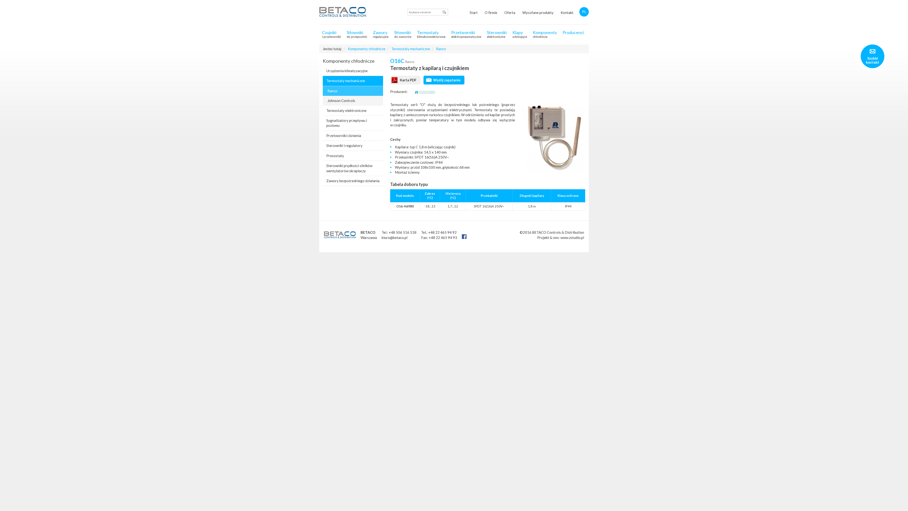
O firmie (491, 12)
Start (474, 12)
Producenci (573, 32)
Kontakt (567, 12)
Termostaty (431, 34)
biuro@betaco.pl (394, 237)
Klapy (519, 34)
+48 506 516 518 (402, 232)
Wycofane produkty (538, 12)
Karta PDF (408, 80)
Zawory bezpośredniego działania (353, 181)
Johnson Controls (341, 100)
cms (556, 237)
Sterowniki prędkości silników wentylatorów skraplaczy (349, 168)
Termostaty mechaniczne (410, 49)
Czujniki (331, 34)
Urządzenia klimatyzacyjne (347, 71)
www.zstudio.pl (572, 237)
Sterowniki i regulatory (344, 145)
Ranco (441, 49)
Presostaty (335, 156)
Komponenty (545, 34)
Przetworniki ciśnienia (343, 135)
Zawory (381, 34)
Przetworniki (466, 34)
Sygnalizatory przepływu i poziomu (346, 123)
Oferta (509, 12)
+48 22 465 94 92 (442, 232)
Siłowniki (357, 34)
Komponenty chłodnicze (366, 49)
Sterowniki (497, 34)
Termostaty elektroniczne (346, 110)
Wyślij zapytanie (447, 80)
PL (584, 11)
